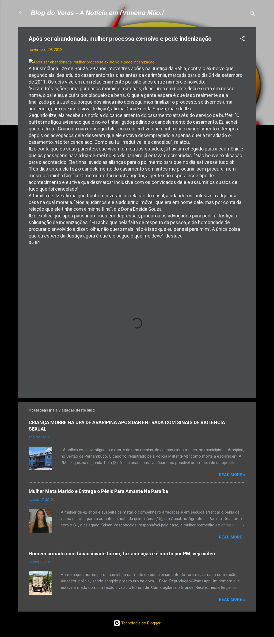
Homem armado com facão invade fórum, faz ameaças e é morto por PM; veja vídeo (122, 553)
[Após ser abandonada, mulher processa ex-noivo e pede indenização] (92, 62)
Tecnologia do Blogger (140, 623)
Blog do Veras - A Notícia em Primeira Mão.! (97, 12)
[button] (242, 39)
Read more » (232, 474)
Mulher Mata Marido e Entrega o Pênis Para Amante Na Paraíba (98, 491)
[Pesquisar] (253, 14)
